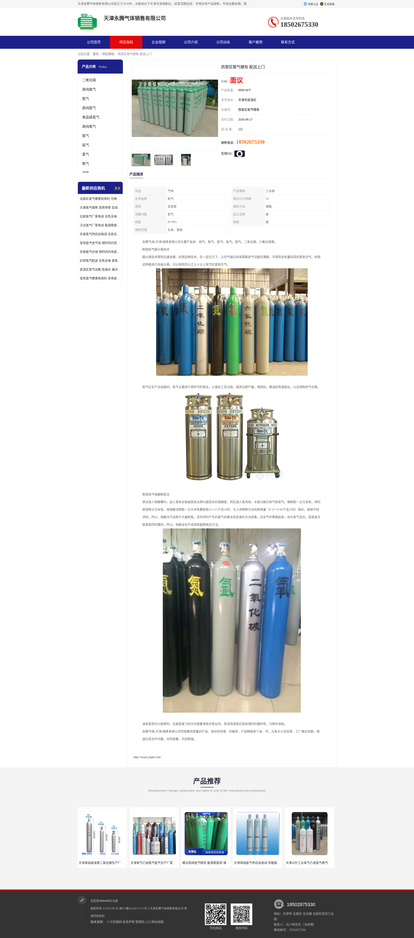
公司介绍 (191, 42)
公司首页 (94, 42)
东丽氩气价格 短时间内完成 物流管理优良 (100, 251)
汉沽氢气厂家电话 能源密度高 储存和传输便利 (100, 225)
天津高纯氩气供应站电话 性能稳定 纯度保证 (211, 862)
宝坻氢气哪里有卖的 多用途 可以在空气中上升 (100, 278)
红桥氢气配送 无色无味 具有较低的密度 (100, 260)
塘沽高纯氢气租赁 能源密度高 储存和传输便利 (161, 862)
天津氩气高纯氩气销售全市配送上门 (310, 862)
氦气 (85, 145)
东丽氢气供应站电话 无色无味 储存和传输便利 (100, 234)
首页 (96, 54)
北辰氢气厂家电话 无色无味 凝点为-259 (100, 216)
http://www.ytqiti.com (147, 757)
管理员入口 (143, 922)
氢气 (85, 154)
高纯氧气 (89, 126)
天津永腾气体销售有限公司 (166, 908)
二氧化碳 (89, 80)
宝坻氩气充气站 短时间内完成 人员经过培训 (100, 243)
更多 (117, 188)
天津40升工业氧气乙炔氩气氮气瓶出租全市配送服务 (268, 862)
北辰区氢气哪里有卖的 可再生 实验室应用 (100, 198)
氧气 (85, 163)
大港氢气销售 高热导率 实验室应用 (100, 207)
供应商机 (126, 42)
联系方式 (288, 42)
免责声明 (128, 922)
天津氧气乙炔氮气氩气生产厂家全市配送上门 (109, 862)
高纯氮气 (89, 108)
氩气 (85, 136)
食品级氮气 (90, 117)
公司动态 (223, 42)
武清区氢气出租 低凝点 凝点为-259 (100, 269)
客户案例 (255, 42)
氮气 (85, 99)
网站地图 (157, 922)
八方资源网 (114, 922)
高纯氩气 (89, 89)
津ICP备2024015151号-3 (134, 908)
